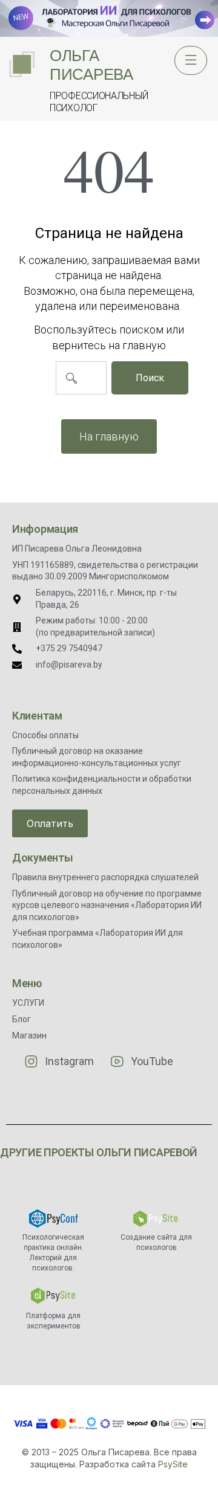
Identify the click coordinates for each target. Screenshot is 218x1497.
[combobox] (81, 377)
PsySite (173, 1464)
